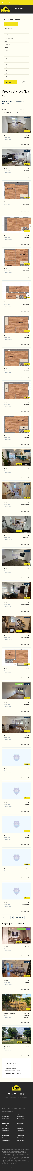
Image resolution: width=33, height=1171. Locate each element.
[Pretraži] (21, 2)
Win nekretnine (20, 1125)
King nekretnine (5, 1133)
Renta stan (4, 1137)
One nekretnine (20, 1135)
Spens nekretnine (6, 1125)
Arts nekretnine (5, 1135)
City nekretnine (20, 1114)
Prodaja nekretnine (6, 1140)
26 (20, 917)
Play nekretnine (5, 1130)
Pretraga (10, 82)
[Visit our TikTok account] (24, 1094)
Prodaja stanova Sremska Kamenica (13, 1073)
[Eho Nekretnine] (5, 9)
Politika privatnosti (10, 1098)
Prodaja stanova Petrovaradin (11, 1066)
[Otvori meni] (30, 2)
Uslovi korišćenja (23, 1098)
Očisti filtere (24, 82)
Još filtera (11, 24)
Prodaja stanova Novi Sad (10, 1063)
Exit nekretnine (20, 1128)
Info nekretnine (20, 1116)
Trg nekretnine (20, 1133)
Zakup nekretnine (21, 1137)
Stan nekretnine (5, 1128)
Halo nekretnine (20, 1121)
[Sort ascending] (21, 112)
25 (17, 917)
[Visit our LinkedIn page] (21, 1094)
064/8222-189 (15, 11)
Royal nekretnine (5, 1118)
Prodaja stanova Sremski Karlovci (12, 1070)
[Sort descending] (24, 112)
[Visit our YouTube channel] (15, 1094)
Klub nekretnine (5, 1123)
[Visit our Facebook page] (9, 1094)
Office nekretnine (6, 1121)
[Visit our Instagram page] (12, 1094)
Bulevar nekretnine (21, 1118)
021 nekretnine (5, 1116)
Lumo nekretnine (20, 1140)
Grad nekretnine (5, 1114)
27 (23, 917)
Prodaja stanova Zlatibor (10, 1068)
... (14, 917)
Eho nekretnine (20, 1123)
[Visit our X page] (18, 1094)
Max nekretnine (20, 1130)
